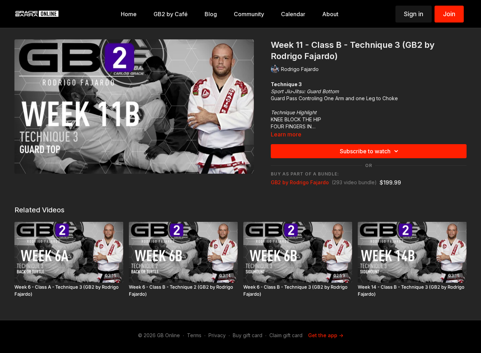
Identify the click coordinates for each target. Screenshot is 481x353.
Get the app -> (325, 335)
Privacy (217, 335)
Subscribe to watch (365, 151)
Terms (194, 335)
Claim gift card (285, 335)
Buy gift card (247, 335)
